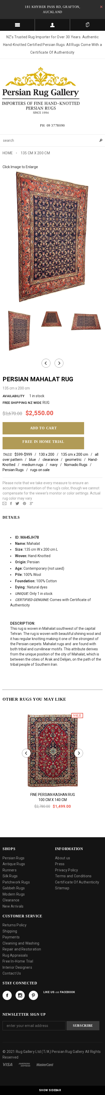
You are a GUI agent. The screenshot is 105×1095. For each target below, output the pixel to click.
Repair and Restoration (22, 949)
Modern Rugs (14, 894)
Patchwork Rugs (16, 882)
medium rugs (32, 465)
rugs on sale (40, 470)
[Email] (4, 503)
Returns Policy (15, 925)
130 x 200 (46, 454)
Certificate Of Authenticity (77, 882)
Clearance (11, 900)
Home (8, 153)
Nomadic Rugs (75, 465)
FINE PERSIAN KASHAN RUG (52, 795)
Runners (10, 870)
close (101, 7)
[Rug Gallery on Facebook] (7, 995)
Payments (11, 937)
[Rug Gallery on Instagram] (20, 995)
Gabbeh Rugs (14, 888)
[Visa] (7, 1064)
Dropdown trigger (52, 25)
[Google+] (31, 503)
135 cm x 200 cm (74, 454)
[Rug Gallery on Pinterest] (33, 995)
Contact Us (12, 973)
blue (32, 460)
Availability (13, 396)
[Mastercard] (44, 1064)
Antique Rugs (14, 864)
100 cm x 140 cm (52, 800)
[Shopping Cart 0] (87, 25)
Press (59, 864)
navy (54, 465)
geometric (73, 460)
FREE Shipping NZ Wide (22, 403)
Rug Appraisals (15, 955)
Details (11, 517)
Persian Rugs (13, 470)
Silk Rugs (10, 876)
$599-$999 (23, 454)
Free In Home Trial (43, 442)
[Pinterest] (24, 503)
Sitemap (62, 888)
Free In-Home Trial (18, 961)
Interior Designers (17, 967)
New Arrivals (13, 906)
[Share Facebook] (11, 503)
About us (62, 858)
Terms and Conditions (73, 876)
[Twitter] (17, 503)
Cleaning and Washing (21, 943)
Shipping (10, 931)
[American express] (24, 1064)
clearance (50, 460)
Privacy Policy (66, 870)
